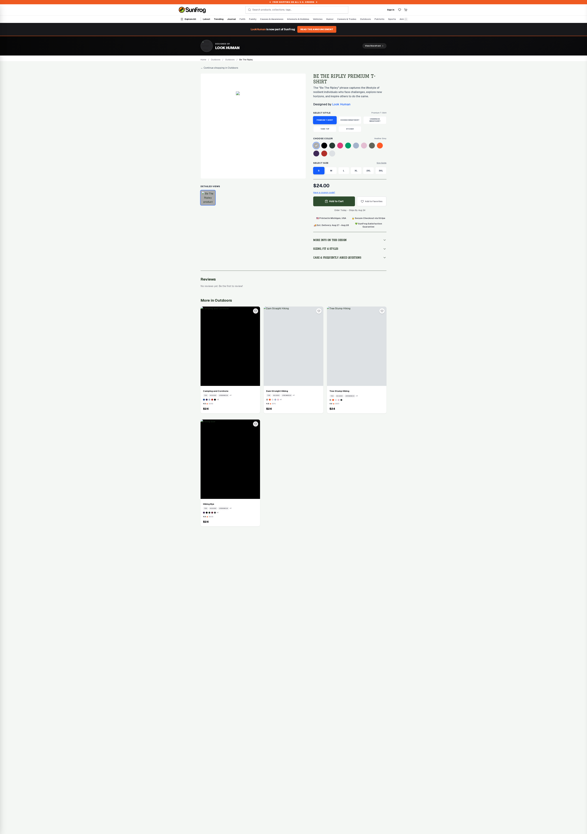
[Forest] (332, 145)
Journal (231, 19)
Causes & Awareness (271, 19)
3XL (381, 170)
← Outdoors (219, 67)
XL (356, 170)
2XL (368, 170)
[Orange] (380, 145)
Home (203, 59)
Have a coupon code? (324, 192)
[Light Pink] (364, 145)
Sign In (390, 9)
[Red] (324, 153)
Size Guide (381, 163)
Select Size (321, 163)
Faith (242, 19)
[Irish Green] (348, 145)
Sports (392, 19)
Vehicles (318, 19)
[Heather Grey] (316, 145)
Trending (218, 19)
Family (252, 19)
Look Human (341, 104)
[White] (332, 153)
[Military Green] (372, 145)
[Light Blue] (356, 145)
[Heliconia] (340, 145)
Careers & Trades (346, 19)
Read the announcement (316, 29)
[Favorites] (399, 10)
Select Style (321, 112)
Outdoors (365, 19)
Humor (330, 19)
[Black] (324, 145)
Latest (206, 19)
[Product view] (208, 197)
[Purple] (316, 153)
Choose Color (323, 138)
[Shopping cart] (405, 10)
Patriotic (379, 19)
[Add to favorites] (255, 311)
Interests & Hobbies (298, 19)
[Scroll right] (405, 19)
